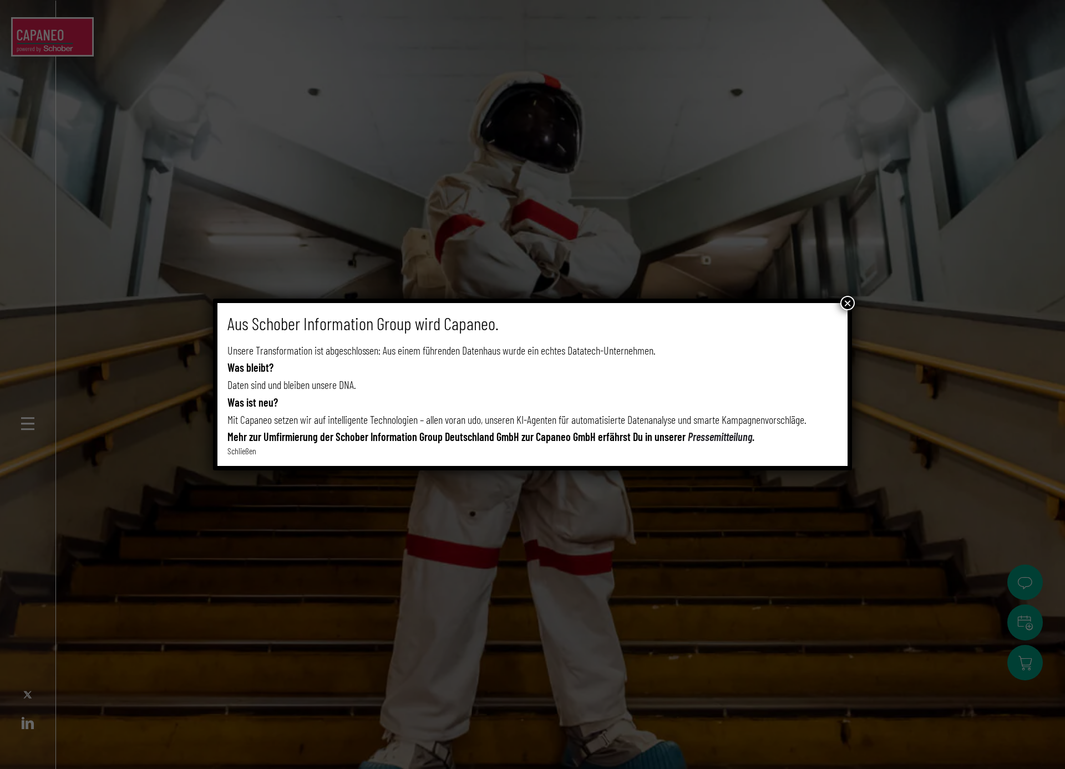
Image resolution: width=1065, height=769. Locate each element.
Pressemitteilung (720, 436)
